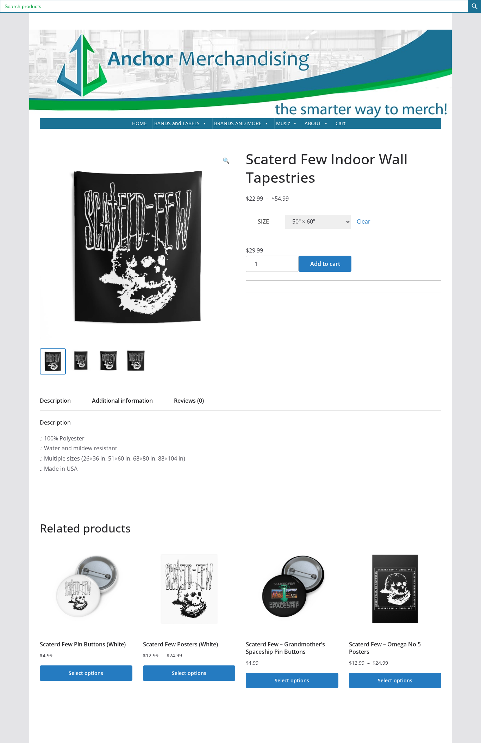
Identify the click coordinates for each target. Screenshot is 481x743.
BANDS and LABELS (177, 123)
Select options (86, 673)
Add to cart (325, 264)
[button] (226, 161)
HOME (139, 123)
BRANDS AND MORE (238, 123)
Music (283, 123)
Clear (363, 221)
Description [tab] (55, 400)
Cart (340, 123)
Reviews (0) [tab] (189, 400)
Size (263, 221)
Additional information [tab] (122, 400)
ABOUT (313, 123)
